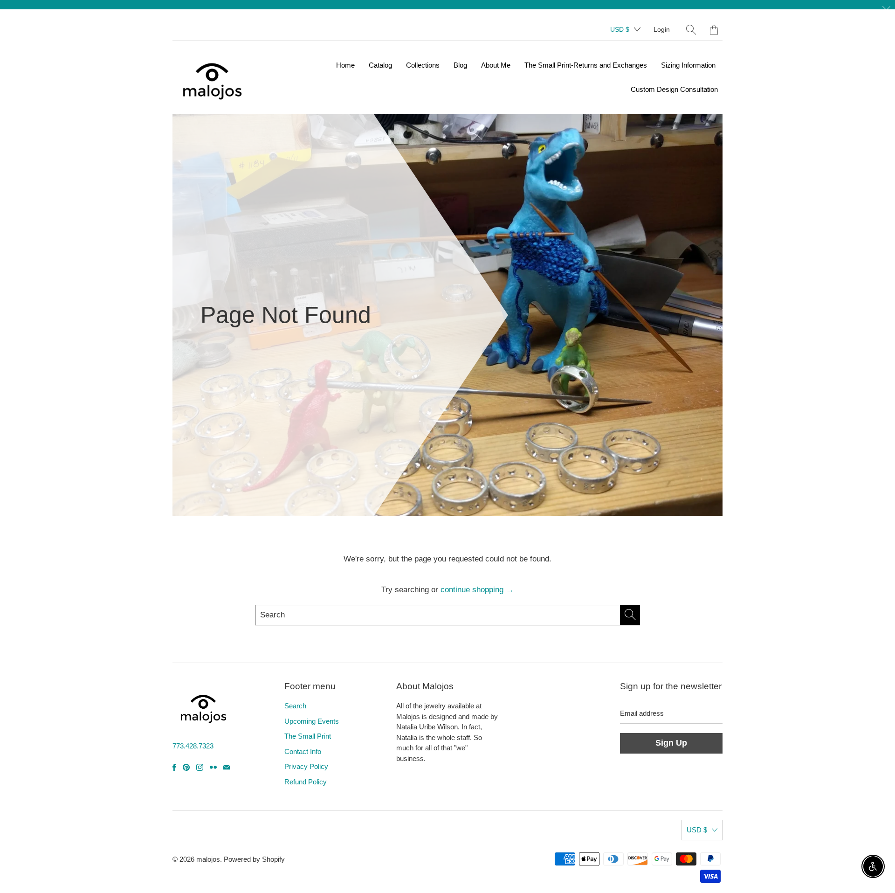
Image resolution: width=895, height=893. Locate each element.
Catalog (380, 65)
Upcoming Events (311, 721)
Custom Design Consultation (674, 89)
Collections (423, 65)
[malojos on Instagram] (199, 767)
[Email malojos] (226, 767)
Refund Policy (305, 782)
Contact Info (302, 751)
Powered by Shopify (254, 859)
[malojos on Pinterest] (186, 767)
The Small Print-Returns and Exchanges (585, 65)
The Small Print (307, 736)
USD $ (619, 29)
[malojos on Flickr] (213, 767)
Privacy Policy (306, 766)
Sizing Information (688, 65)
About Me (495, 65)
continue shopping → (477, 589)
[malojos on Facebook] (174, 767)
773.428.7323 (192, 746)
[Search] (691, 29)
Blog (460, 65)
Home (345, 65)
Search (295, 706)
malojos (208, 859)
